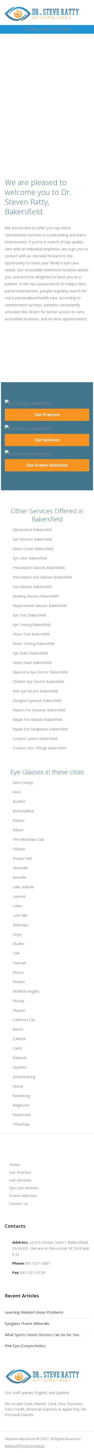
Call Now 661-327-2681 (47, 29)
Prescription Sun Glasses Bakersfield (42, 577)
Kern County (23, 782)
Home (14, 1164)
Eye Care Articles (24, 1187)
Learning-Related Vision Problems (34, 1312)
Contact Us (18, 1203)
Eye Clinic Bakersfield (30, 558)
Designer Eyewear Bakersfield (37, 700)
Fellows (19, 849)
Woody (18, 1000)
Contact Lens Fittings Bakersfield (39, 748)
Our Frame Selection (47, 465)
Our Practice (47, 414)
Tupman (19, 962)
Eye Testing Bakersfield (32, 624)
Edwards (20, 1057)
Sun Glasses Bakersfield (32, 586)
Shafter (19, 943)
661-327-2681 (37, 1263)
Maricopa (20, 924)
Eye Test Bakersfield (29, 615)
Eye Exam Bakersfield (30, 653)
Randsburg (21, 1095)
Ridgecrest (21, 1105)
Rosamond (22, 1114)
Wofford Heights (26, 991)
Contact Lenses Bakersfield (35, 738)
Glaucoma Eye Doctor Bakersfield (40, 672)
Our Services (47, 440)
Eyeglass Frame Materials (27, 1323)
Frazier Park (22, 858)
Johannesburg (24, 1076)
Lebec (18, 905)
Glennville (20, 868)
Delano (19, 820)
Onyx (17, 934)
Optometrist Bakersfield (32, 529)
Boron (18, 1029)
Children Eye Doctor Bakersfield (38, 681)
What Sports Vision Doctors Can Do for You (42, 1334)
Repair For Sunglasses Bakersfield (40, 729)
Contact (49, 126)
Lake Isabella (23, 886)
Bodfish (19, 801)
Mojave (19, 1010)
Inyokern (20, 1067)
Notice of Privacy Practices (25, 1446)
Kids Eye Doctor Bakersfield (35, 691)
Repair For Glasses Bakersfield (37, 719)
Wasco (18, 972)
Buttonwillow (23, 811)
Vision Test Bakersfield (31, 634)
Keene (18, 1086)
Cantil (17, 1048)
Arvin (17, 792)
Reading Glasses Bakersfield (35, 596)
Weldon (19, 981)
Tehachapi (21, 1124)
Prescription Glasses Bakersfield (39, 567)
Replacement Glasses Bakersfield (40, 605)
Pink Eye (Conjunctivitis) (25, 1345)
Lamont (19, 896)
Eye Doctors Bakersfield (32, 539)
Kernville (19, 877)
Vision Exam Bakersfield (32, 662)
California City (24, 1019)
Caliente (19, 1038)
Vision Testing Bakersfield (33, 643)
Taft (16, 953)
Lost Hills (20, 915)
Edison (18, 830)
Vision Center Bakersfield (33, 548)
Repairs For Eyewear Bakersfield (39, 710)
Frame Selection (23, 1195)
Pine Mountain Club (28, 839)
